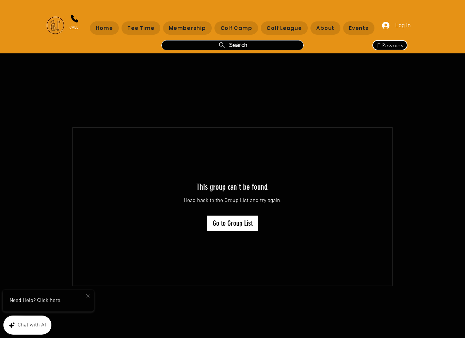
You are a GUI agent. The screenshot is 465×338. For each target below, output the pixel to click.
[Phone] (74, 19)
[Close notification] (88, 296)
